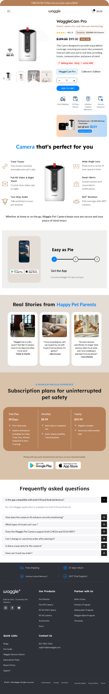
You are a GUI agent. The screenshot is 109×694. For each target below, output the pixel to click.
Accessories (44, 620)
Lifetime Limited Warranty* (37, 576)
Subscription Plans (11, 660)
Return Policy (9, 665)
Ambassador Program (83, 610)
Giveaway (78, 620)
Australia (64, 683)
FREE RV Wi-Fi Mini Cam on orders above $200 (55, 3)
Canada (56, 683)
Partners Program (82, 604)
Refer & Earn (79, 599)
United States (46, 683)
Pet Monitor (44, 599)
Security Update (80, 683)
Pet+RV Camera (46, 604)
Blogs (6, 643)
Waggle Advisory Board (13, 654)
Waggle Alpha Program (84, 615)
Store (41, 626)
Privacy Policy (93, 683)
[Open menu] (9, 11)
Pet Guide (7, 649)
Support (6, 670)
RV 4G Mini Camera (47, 610)
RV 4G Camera (45, 615)
